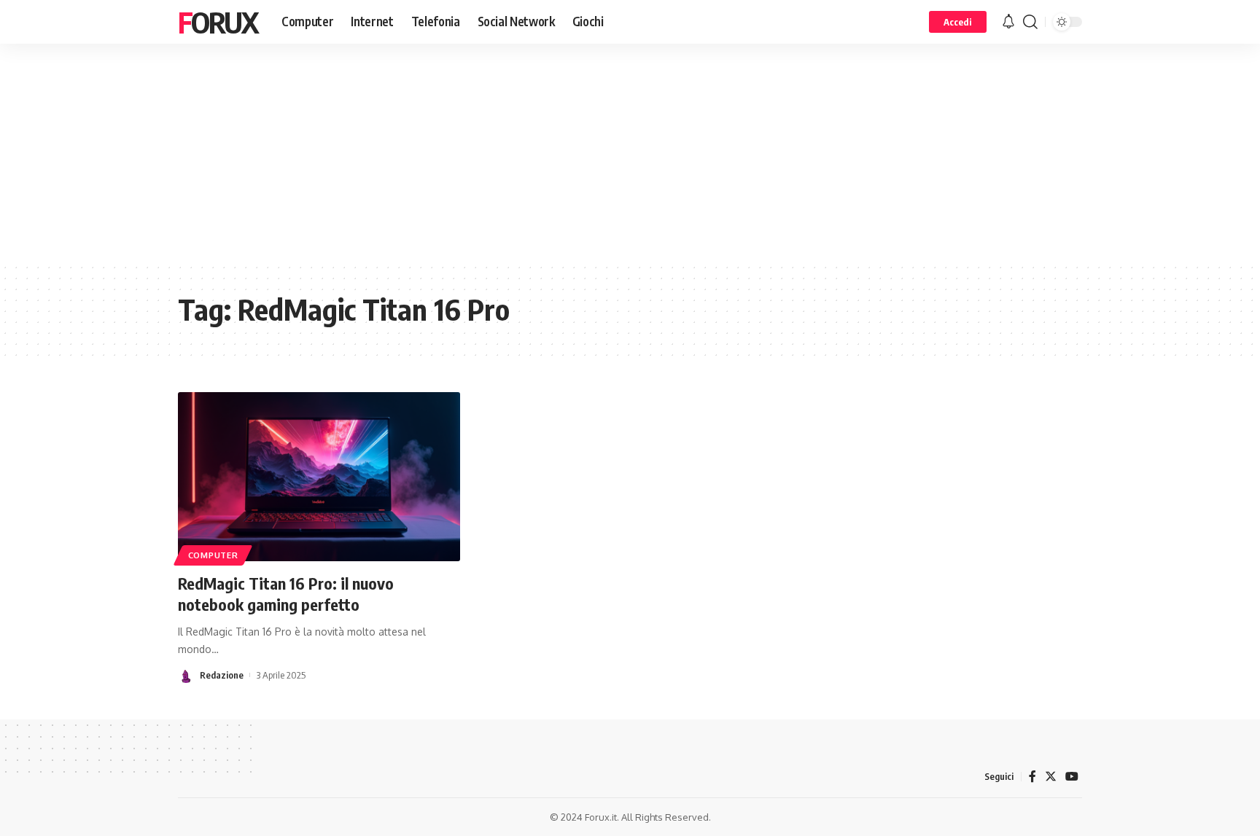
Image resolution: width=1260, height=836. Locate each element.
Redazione (222, 675)
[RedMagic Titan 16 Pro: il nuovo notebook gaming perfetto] (319, 476)
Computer (213, 555)
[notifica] (1008, 22)
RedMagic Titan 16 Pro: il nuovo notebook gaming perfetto (286, 593)
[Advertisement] (630, 153)
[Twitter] (1050, 776)
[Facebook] (1032, 776)
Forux (218, 21)
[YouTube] (1072, 776)
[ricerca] (1030, 22)
